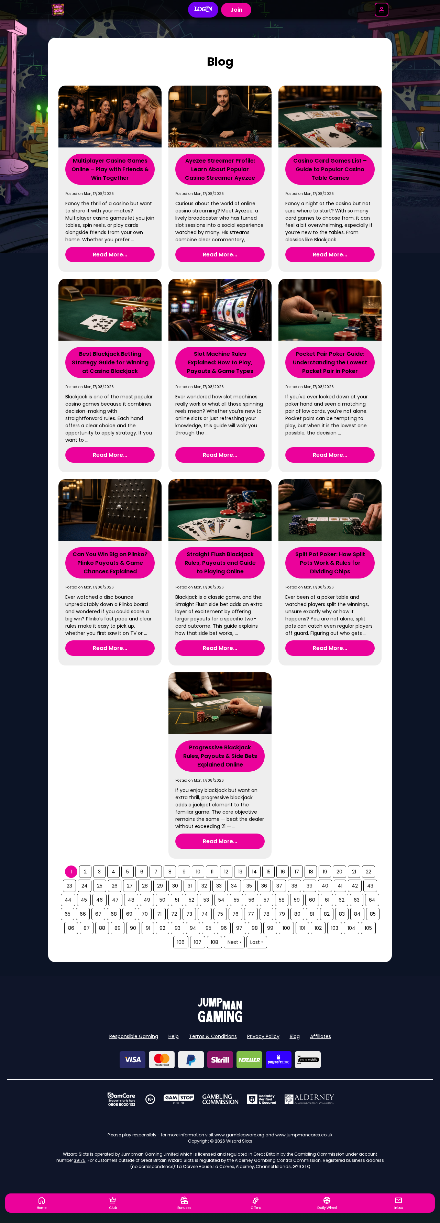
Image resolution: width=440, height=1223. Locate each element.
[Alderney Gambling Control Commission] (309, 1099)
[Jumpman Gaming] (220, 1020)
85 (373, 914)
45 (84, 899)
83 (342, 914)
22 (368, 871)
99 (270, 928)
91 (148, 928)
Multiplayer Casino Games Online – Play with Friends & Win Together (110, 169)
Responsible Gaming (133, 1036)
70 (145, 914)
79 (282, 914)
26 (115, 885)
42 (355, 885)
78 (266, 914)
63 (357, 899)
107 (197, 942)
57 (267, 899)
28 (145, 885)
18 (311, 871)
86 (71, 928)
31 (190, 885)
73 (189, 914)
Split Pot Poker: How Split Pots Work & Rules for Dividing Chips (330, 562)
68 (114, 914)
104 (351, 928)
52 (191, 899)
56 (251, 899)
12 (226, 871)
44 (68, 899)
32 (204, 885)
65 (67, 914)
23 (69, 885)
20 (339, 871)
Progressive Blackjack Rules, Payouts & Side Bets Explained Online (220, 756)
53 (206, 899)
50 (162, 899)
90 (133, 928)
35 (249, 885)
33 (219, 885)
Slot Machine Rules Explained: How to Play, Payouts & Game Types (220, 362)
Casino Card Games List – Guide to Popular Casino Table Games (330, 169)
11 (212, 871)
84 (357, 914)
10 (198, 871)
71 (159, 914)
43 (370, 885)
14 (254, 871)
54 (221, 899)
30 (175, 885)
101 (302, 928)
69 (129, 914)
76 (235, 914)
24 (84, 885)
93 (177, 928)
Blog (295, 1036)
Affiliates (320, 1036)
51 (177, 899)
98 (255, 928)
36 (264, 885)
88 (102, 928)
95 (208, 928)
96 (224, 928)
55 (236, 899)
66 (83, 914)
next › (234, 942)
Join (236, 10)
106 (181, 942)
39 (309, 885)
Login (203, 9)
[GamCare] (121, 1099)
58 (282, 899)
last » (256, 942)
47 (115, 899)
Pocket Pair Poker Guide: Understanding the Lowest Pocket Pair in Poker (330, 362)
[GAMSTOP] (179, 1099)
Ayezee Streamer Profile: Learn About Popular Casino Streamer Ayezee (220, 169)
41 (340, 885)
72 (174, 914)
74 (204, 914)
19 (325, 871)
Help (173, 1036)
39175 (80, 1160)
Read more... (110, 254)
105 (368, 928)
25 (99, 885)
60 (312, 899)
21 (354, 871)
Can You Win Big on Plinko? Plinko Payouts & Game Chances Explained (110, 562)
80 (297, 914)
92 (162, 928)
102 (318, 928)
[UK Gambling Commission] (220, 1099)
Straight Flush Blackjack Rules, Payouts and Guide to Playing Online (220, 562)
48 (131, 899)
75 (220, 914)
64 (372, 899)
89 (117, 928)
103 (334, 928)
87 (87, 928)
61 (327, 899)
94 (193, 928)
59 (297, 899)
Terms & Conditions (213, 1036)
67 (98, 914)
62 (341, 899)
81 (312, 914)
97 (239, 928)
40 (325, 885)
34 (234, 885)
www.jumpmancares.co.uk (303, 1135)
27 (130, 885)
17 (297, 871)
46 (99, 899)
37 (279, 885)
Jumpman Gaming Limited (150, 1154)
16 (282, 871)
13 (240, 871)
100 (286, 928)
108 (214, 942)
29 (160, 885)
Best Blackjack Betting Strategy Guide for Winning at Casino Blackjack (110, 362)
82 (327, 914)
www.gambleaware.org (239, 1135)
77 (251, 914)
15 (268, 871)
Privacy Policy (263, 1036)
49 (147, 899)
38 (294, 885)
